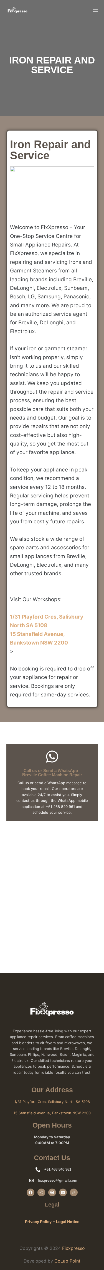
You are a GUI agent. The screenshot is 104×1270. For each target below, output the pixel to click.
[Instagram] (41, 1192)
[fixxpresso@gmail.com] (31, 1180)
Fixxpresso (73, 1248)
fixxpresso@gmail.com (57, 1180)
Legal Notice (67, 1221)
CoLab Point (67, 1261)
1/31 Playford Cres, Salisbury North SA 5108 (52, 1101)
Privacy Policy (38, 1221)
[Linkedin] (63, 1192)
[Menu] (95, 9)
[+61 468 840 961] (37, 1169)
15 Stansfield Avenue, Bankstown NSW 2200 (52, 1113)
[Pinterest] (52, 1192)
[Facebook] (30, 1192)
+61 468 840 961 (57, 1169)
